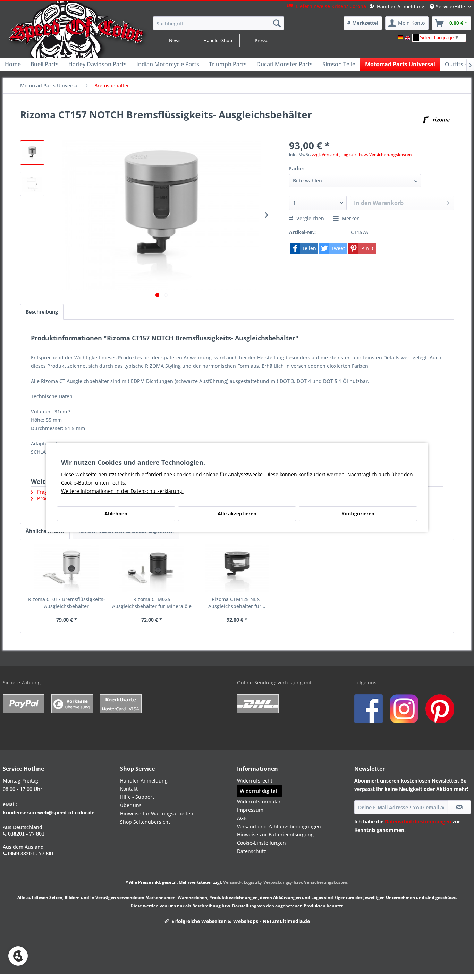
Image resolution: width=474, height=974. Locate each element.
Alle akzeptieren (237, 513)
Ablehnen (115, 513)
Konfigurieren (357, 513)
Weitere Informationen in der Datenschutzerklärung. (122, 491)
